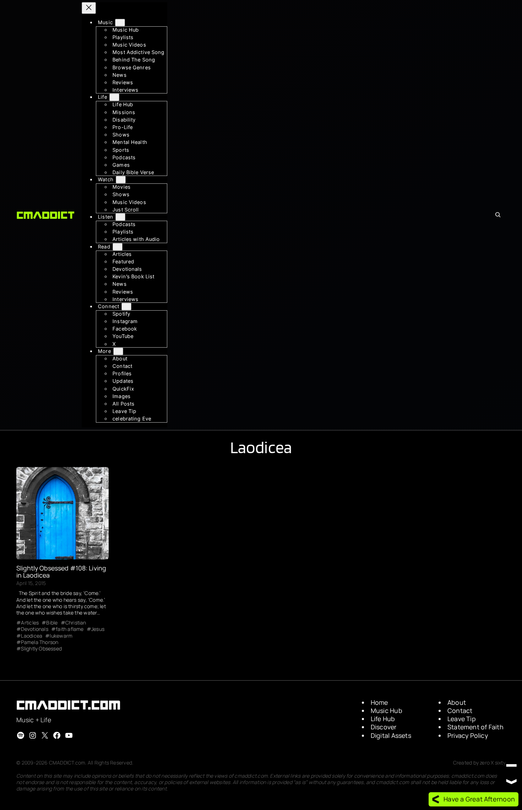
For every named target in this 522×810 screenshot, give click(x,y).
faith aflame (70, 629)
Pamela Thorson (39, 642)
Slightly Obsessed (41, 648)
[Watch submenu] (121, 180)
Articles (30, 622)
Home (379, 702)
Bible (52, 622)
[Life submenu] (114, 97)
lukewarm (61, 636)
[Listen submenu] (120, 217)
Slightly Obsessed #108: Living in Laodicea (61, 571)
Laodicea (31, 636)
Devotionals (34, 629)
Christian (75, 622)
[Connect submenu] (126, 306)
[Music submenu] (120, 22)
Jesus (97, 629)
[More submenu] (118, 351)
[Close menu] (89, 8)
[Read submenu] (118, 247)
